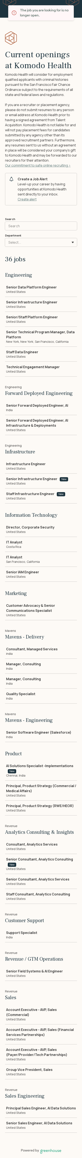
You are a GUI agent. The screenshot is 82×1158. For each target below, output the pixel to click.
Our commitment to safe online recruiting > (38, 165)
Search (10, 219)
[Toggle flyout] (72, 242)
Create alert (27, 199)
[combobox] (8, 242)
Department (13, 235)
